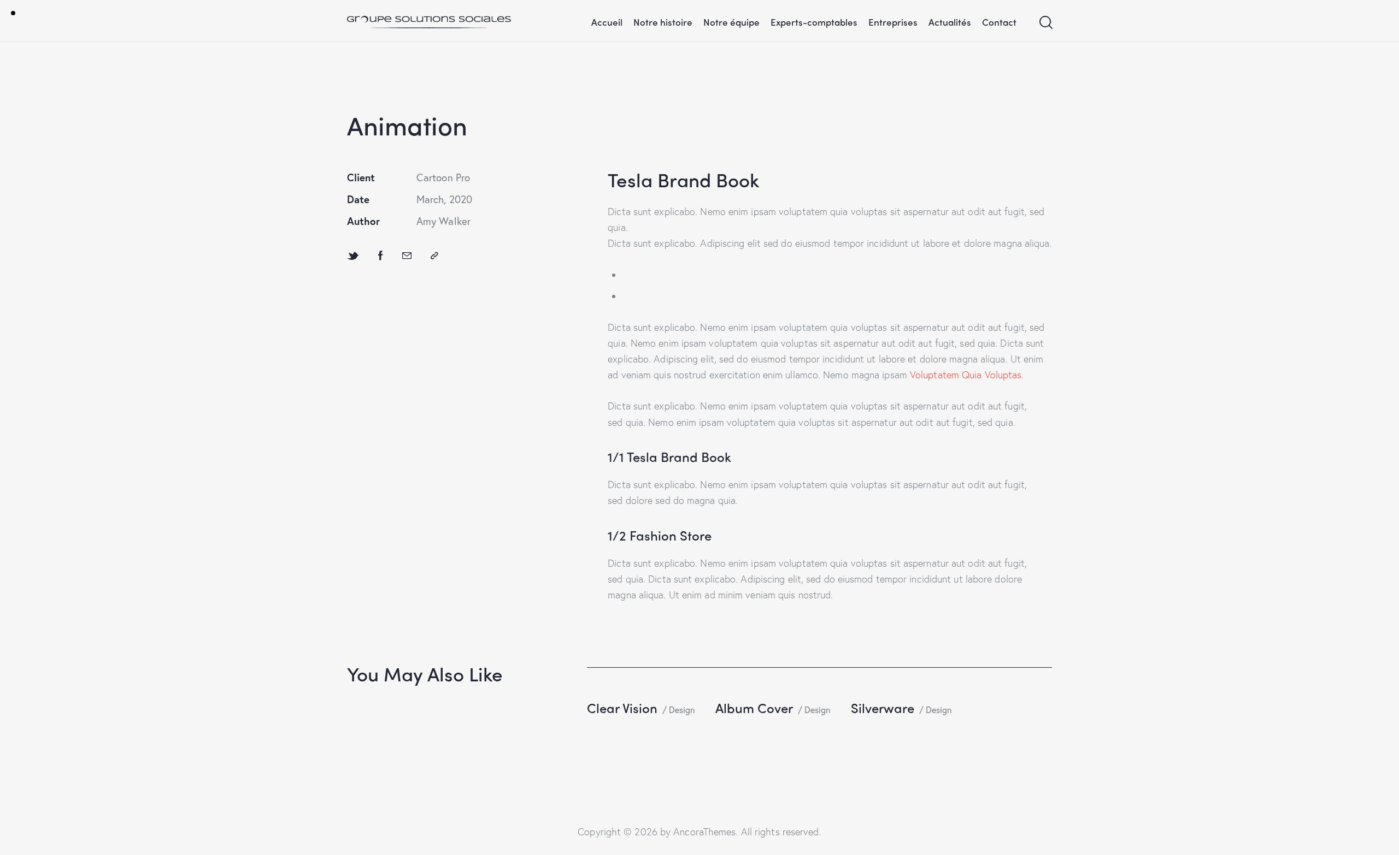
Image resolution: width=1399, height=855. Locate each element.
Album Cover (754, 707)
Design (681, 709)
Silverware (882, 707)
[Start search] (1045, 23)
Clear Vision (622, 707)
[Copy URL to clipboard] (434, 255)
